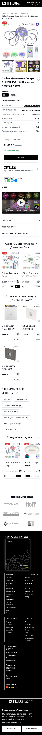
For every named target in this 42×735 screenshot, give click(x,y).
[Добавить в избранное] (38, 79)
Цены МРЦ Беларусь (9, 631)
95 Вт (5, 95)
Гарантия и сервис (28, 584)
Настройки (11, 728)
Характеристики (9, 227)
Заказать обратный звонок (11, 668)
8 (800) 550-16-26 (11, 652)
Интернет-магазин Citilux (29, 579)
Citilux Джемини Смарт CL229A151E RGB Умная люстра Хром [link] (20, 17)
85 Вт (17, 476)
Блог (26, 633)
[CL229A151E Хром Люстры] (21, 66)
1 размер (37, 286)
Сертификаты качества (29, 639)
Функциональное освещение (11, 592)
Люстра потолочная (31, 110)
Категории (9, 583)
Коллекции (9, 580)
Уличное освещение (10, 603)
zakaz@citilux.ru (11, 661)
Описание (6, 220)
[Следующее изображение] (37, 40)
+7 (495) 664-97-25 (11, 656)
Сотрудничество (11, 622)
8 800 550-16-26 (32, 2)
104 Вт (37, 476)
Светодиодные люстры (13, 405)
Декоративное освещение (10, 587)
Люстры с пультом (11, 411)
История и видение (28, 623)
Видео (4, 187)
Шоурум (27, 597)
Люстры (7, 399)
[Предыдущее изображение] (5, 40)
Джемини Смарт (32, 105)
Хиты (7, 610)
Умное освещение (10, 598)
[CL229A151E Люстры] (8, 66)
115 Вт (23, 476)
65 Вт (12, 476)
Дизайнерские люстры (12, 424)
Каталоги (9, 625)
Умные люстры (21, 399)
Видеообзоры (29, 627)
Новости (27, 630)
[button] (21, 40)
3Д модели (9, 627)
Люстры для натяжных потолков (16, 417)
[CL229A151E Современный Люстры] (34, 66)
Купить (21, 157)
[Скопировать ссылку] (5, 180)
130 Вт (13, 95)
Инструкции (29, 635)
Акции (8, 613)
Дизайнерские (11, 607)
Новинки (9, 578)
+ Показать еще (10, 430)
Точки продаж (29, 594)
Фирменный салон (11, 677)
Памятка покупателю (29, 590)
